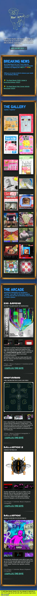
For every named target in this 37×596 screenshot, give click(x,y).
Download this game (13, 368)
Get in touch (5, 595)
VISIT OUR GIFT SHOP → (18, 48)
